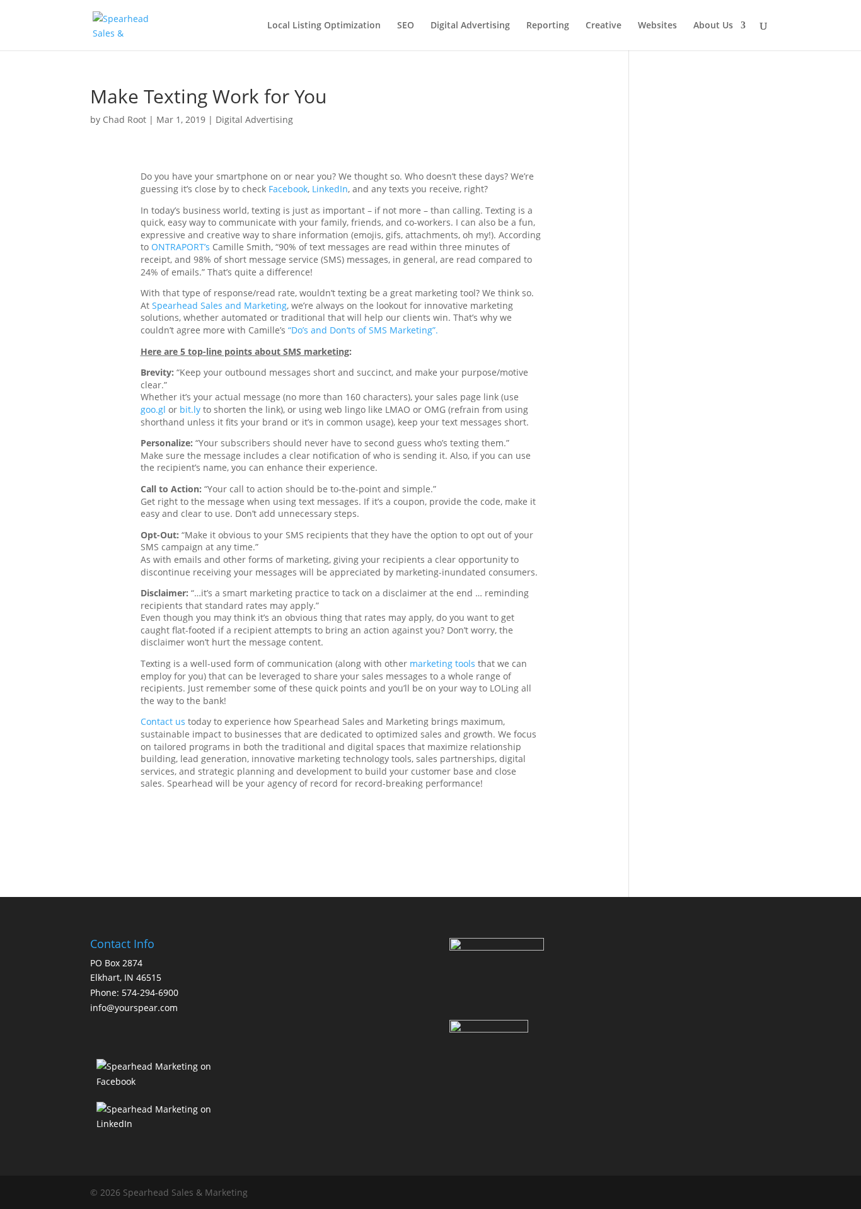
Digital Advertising (470, 26)
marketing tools (442, 663)
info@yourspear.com (134, 1008)
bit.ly (190, 409)
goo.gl (153, 409)
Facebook (288, 189)
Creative (603, 26)
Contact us (163, 721)
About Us (713, 26)
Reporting (547, 26)
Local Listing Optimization (324, 26)
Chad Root (124, 119)
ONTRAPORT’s (180, 247)
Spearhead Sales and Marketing (219, 305)
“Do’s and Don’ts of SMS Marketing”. (363, 330)
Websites (657, 26)
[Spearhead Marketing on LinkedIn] (161, 1124)
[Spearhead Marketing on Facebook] (161, 1081)
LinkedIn (330, 189)
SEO (405, 26)
